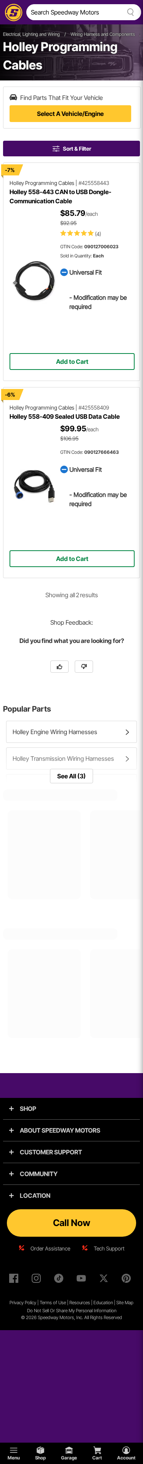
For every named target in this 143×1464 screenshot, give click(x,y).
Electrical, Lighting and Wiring (31, 34)
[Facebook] (15, 1280)
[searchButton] (129, 12)
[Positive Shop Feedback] (59, 666)
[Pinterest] (128, 1280)
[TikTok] (60, 1280)
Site (120, 1302)
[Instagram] (38, 1280)
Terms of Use (53, 1302)
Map (129, 1302)
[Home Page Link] (12, 12)
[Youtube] (83, 1280)
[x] (105, 1280)
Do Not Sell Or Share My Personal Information (71, 1310)
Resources (79, 1302)
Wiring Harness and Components (103, 34)
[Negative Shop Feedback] (84, 666)
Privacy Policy (23, 1302)
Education (103, 1302)
